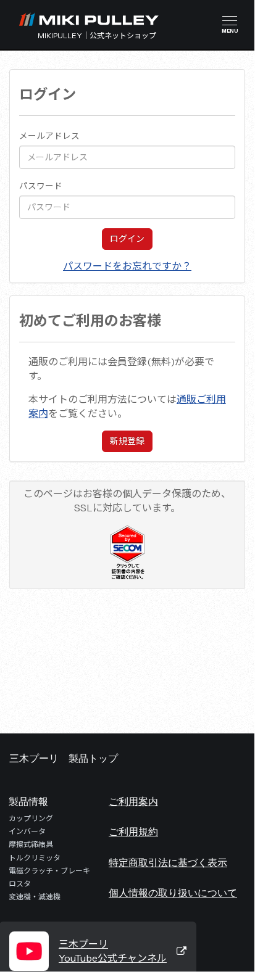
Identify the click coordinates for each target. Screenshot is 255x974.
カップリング (31, 818)
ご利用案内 (133, 801)
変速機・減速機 (35, 896)
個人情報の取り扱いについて (173, 892)
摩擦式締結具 (31, 844)
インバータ (27, 831)
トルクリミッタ (35, 857)
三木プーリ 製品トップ (63, 758)
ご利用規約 (133, 831)
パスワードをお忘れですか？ (127, 266)
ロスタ (20, 883)
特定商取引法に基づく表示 (168, 862)
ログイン (127, 238)
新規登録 (127, 441)
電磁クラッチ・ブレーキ (49, 870)
